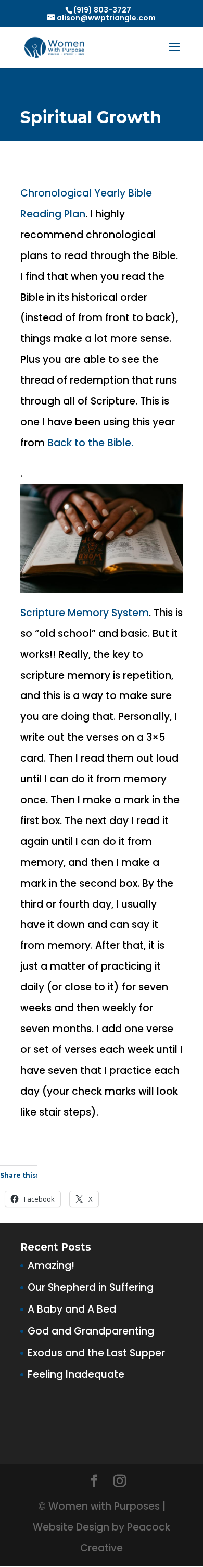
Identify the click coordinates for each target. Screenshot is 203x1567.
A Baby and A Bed (72, 1309)
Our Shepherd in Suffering (91, 1287)
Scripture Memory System (84, 613)
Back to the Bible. (90, 443)
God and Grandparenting (91, 1331)
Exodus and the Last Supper (96, 1353)
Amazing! (51, 1265)
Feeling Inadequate (76, 1374)
